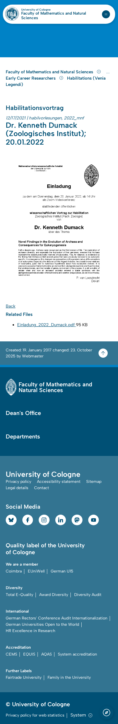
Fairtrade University (24, 677)
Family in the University (69, 677)
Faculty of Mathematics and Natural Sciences (53, 15)
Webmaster (33, 356)
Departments (23, 436)
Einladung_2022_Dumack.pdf (46, 324)
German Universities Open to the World (42, 624)
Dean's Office (23, 413)
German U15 (62, 571)
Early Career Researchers (31, 78)
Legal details (17, 487)
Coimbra (14, 571)
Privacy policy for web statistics (35, 715)
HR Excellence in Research (30, 630)
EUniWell (36, 571)
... (108, 72)
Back (10, 306)
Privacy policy (18, 481)
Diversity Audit (87, 594)
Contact (41, 487)
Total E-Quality (19, 594)
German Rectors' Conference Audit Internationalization (56, 618)
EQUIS (29, 654)
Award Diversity (53, 594)
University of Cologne (48, 9)
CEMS (11, 654)
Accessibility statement (58, 481)
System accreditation (77, 654)
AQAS (46, 654)
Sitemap (93, 481)
